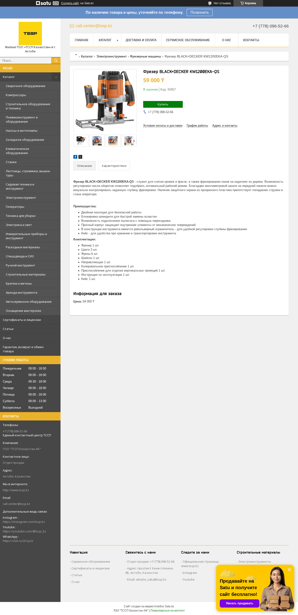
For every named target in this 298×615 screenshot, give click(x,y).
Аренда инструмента (21, 292)
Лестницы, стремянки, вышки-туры (28, 173)
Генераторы (15, 207)
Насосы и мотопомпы (21, 130)
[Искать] (56, 60)
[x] (80, 157)
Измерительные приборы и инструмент (26, 236)
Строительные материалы (26, 274)
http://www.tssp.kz (16, 490)
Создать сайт (70, 3)
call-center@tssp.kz (16, 504)
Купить (163, 104)
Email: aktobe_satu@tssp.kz (146, 579)
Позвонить (199, 12)
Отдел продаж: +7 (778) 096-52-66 (150, 561)
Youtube (189, 579)
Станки (11, 162)
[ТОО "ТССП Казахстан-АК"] (30, 33)
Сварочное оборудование (25, 86)
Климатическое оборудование (17, 151)
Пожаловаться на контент (167, 610)
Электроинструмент (21, 197)
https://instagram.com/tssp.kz (24, 522)
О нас (7, 338)
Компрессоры (16, 95)
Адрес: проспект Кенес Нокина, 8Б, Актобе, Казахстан (149, 570)
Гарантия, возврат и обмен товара (23, 349)
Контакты (251, 40)
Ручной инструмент (20, 265)
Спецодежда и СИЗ (20, 256)
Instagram (190, 573)
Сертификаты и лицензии (22, 320)
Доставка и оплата (141, 40)
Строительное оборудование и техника (28, 106)
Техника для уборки (20, 216)
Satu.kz (169, 606)
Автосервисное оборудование (29, 301)
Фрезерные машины (145, 56)
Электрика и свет (19, 225)
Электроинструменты (254, 561)
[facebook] (75, 157)
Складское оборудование (25, 140)
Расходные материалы (23, 247)
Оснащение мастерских (23, 311)
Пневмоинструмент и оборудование (22, 119)
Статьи (8, 329)
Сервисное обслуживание (188, 40)
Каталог (9, 77)
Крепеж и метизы (19, 283)
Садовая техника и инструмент (20, 186)
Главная (81, 40)
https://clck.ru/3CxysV (18, 541)
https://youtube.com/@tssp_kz (24, 531)
